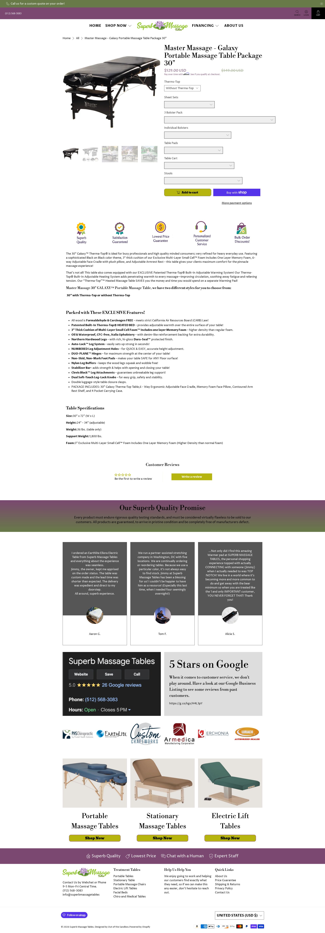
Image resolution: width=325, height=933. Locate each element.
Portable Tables (123, 876)
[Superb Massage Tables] (162, 25)
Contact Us (222, 892)
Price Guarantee (225, 880)
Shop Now (116, 25)
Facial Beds (120, 892)
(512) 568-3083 (73, 891)
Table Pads (171, 143)
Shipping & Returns (227, 884)
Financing (203, 25)
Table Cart (170, 158)
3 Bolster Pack (173, 113)
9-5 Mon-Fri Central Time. (80, 886)
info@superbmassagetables (81, 895)
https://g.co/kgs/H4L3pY (186, 703)
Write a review (192, 477)
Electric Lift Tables (125, 888)
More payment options (237, 203)
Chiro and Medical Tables (129, 896)
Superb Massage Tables (82, 926)
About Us (233, 25)
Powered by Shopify (139, 926)
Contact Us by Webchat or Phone (84, 882)
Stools (168, 173)
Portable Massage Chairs (129, 884)
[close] (321, 3)
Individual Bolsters (176, 128)
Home (95, 25)
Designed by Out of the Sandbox (112, 926)
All (77, 38)
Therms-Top (172, 82)
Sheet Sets (171, 97)
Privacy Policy (224, 888)
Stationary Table (124, 880)
